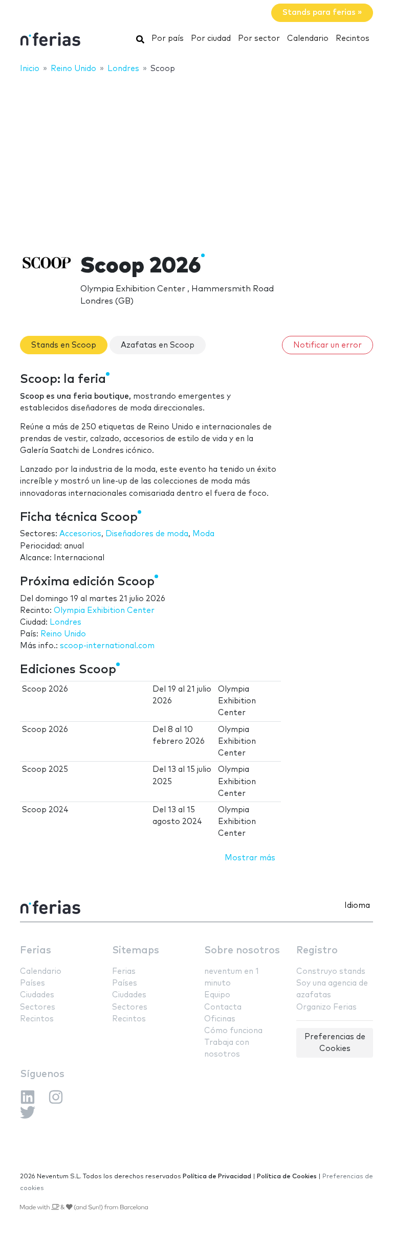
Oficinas (219, 1019)
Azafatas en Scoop (157, 345)
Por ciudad (211, 38)
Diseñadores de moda (146, 534)
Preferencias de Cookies (334, 1043)
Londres (65, 622)
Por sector (259, 38)
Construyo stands (330, 971)
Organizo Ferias (326, 1007)
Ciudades (37, 995)
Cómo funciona (233, 1031)
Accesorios (80, 534)
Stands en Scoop (63, 345)
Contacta (223, 1007)
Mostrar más (250, 858)
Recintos (352, 38)
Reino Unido (63, 634)
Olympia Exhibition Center (104, 610)
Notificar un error (327, 345)
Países (32, 983)
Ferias (35, 950)
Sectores (37, 1007)
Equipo (217, 995)
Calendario (308, 38)
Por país (167, 38)
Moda (203, 534)
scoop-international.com (107, 646)
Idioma (357, 905)
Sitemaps (135, 950)
